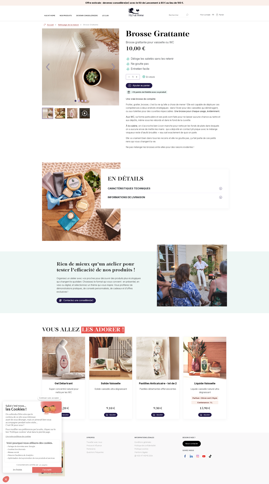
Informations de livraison (126, 197)
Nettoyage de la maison (68, 25)
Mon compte (205, 15)
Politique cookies (141, 449)
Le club (105, 15)
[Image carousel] (75, 100)
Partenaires (91, 449)
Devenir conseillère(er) (87, 15)
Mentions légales (141, 452)
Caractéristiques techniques (129, 188)
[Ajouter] (136, 76)
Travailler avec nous (94, 442)
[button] (47, 113)
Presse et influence (94, 445)
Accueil (50, 25)
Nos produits (66, 15)
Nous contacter (191, 443)
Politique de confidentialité (145, 445)
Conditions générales (142, 442)
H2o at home (49, 15)
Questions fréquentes (95, 452)
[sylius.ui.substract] (129, 76)
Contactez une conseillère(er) (78, 300)
